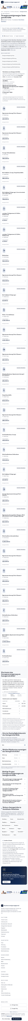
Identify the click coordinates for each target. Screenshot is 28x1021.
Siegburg (4, 822)
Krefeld (16, 825)
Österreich (3, 934)
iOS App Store (15, 1005)
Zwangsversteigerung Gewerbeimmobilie (11, 64)
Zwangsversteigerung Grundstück (9, 61)
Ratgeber (3, 928)
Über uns (3, 982)
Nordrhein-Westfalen (14, 11)
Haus (2, 942)
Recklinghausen (6, 834)
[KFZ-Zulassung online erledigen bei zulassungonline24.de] (14, 7)
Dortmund (11, 828)
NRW (2, 961)
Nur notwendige (6, 1018)
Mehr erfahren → (14, 1012)
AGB (2, 991)
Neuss (3, 828)
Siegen (12, 831)
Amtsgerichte (6, 11)
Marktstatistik (4, 930)
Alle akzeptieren (17, 1018)
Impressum (3, 986)
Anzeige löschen (5, 976)
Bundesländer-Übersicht (6, 923)
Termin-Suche (4, 919)
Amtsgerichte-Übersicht (6, 926)
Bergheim (4, 831)
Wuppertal (12, 822)
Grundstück (3, 946)
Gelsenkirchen (20, 819)
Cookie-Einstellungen (6, 995)
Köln (19, 28)
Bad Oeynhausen (6, 825)
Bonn (15, 834)
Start (2, 11)
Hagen (19, 828)
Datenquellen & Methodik (6, 984)
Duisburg (4, 819)
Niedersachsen (4, 963)
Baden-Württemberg (5, 959)
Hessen (2, 965)
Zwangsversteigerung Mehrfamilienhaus (11, 67)
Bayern (2, 957)
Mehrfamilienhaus (5, 951)
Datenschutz (4, 989)
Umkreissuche (4, 921)
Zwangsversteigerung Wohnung (9, 58)
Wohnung (3, 944)
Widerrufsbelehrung (5, 993)
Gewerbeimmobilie (5, 948)
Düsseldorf (20, 831)
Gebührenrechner (5, 932)
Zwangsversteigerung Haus (8, 55)
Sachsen (3, 967)
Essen (11, 819)
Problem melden (4, 974)
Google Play (15, 1008)
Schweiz (3, 936)
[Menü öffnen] (25, 2)
